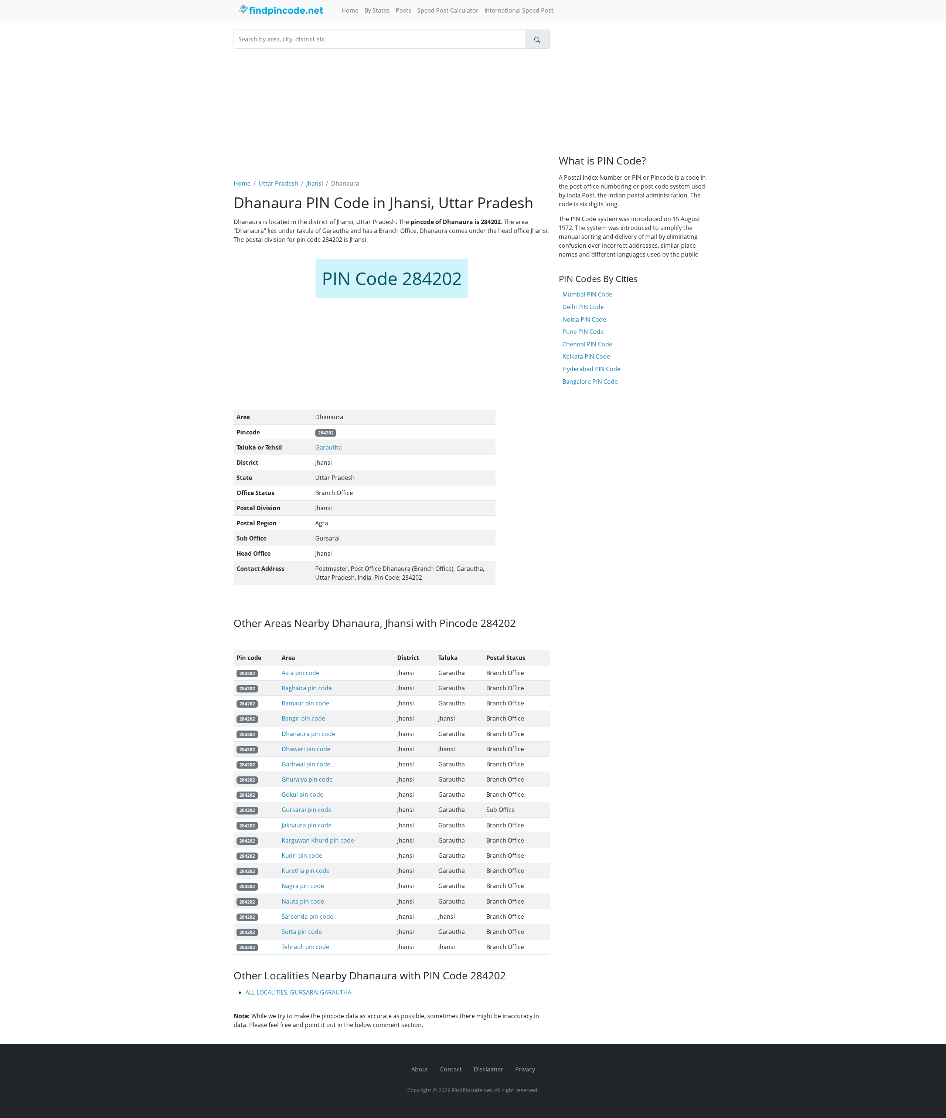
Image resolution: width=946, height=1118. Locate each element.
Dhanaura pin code (308, 734)
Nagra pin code (303, 886)
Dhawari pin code (306, 749)
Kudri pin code (302, 855)
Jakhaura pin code (306, 825)
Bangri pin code (303, 718)
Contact (451, 1069)
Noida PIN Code (584, 319)
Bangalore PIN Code (590, 381)
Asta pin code (300, 673)
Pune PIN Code (583, 332)
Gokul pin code (302, 794)
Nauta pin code (303, 901)
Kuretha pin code (306, 871)
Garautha (328, 447)
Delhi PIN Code (583, 307)
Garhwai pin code (306, 764)
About (419, 1069)
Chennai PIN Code (587, 344)
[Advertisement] (392, 109)
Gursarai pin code (306, 810)
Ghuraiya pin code (307, 779)
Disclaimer (488, 1069)
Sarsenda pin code (307, 916)
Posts (403, 10)
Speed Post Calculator (448, 10)
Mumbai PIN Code (587, 294)
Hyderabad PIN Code (591, 369)
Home (349, 10)
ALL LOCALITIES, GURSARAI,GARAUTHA (298, 992)
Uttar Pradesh (278, 183)
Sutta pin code (302, 932)
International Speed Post (519, 10)
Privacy (525, 1069)
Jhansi (314, 183)
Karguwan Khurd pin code (318, 840)
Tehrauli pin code (305, 947)
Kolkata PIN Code (586, 356)
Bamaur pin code (305, 703)
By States (377, 10)
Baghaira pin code (307, 688)
